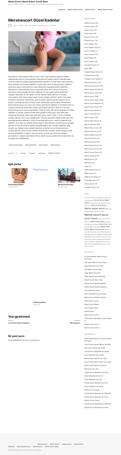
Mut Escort (88, 163)
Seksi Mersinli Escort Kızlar (94, 266)
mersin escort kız (39, 302)
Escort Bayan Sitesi (91, 47)
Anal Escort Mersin (91, 348)
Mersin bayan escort (75, 9)
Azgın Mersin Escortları (92, 273)
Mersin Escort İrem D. (92, 324)
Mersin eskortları (30, 145)
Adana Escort (89, 311)
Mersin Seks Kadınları (92, 358)
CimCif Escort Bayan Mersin (94, 344)
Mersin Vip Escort (90, 156)
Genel (86, 68)
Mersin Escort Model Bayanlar (95, 283)
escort (100, 197)
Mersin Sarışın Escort (91, 145)
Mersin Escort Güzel (102, 218)
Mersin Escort (42, 444)
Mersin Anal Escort (91, 82)
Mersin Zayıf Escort (96, 241)
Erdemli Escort (89, 40)
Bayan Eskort (89, 33)
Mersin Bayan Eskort (91, 93)
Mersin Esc (88, 369)
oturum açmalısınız (33, 340)
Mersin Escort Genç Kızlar (93, 280)
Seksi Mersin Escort (91, 301)
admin (15, 25)
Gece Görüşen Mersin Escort (104, 203)
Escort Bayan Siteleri (16, 185)
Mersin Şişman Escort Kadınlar (92, 244)
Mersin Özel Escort (106, 241)
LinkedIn (23, 153)
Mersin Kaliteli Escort (91, 135)
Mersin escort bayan (105, 9)
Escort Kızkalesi (90, 51)
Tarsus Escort (89, 184)
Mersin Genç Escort (91, 128)
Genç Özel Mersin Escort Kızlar (95, 294)
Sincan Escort (91, 246)
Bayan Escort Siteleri (91, 304)
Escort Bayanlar (90, 355)
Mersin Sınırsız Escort (92, 152)
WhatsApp (41, 153)
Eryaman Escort (94, 197)
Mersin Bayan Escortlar (92, 89)
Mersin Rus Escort (90, 142)
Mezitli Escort (89, 159)
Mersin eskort (89, 117)
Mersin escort (90, 9)
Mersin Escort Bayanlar (92, 103)
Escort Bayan (89, 44)
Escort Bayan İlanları (89, 200)
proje (86, 166)
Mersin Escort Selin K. (92, 315)
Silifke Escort (89, 173)
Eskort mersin (89, 61)
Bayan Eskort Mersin (91, 365)
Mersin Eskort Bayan (91, 121)
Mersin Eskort (103, 224)
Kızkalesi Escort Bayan (92, 79)
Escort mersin (43, 145)
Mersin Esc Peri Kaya (65, 185)
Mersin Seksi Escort (91, 149)
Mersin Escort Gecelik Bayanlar (95, 287)
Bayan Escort (89, 30)
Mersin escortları (90, 114)
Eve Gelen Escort (90, 65)
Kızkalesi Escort (90, 75)
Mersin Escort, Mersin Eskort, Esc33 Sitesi (28, 1)
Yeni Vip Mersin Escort (92, 290)
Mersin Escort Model (91, 110)
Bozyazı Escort (89, 37)
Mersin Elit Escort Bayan (99, 211)
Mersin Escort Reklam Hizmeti (95, 297)
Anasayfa (61, 9)
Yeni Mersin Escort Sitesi (93, 269)
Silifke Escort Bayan (91, 177)
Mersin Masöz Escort (95, 232)
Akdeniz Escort (89, 23)
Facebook (32, 153)
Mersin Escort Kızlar (91, 107)
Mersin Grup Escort (91, 131)
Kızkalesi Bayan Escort (92, 72)
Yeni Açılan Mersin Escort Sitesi (95, 262)
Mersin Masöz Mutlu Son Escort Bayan (98, 338)
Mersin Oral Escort (91, 138)
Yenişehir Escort (90, 187)
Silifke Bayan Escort (91, 170)
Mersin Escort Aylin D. (92, 328)
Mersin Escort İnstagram (93, 224)
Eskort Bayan (89, 58)
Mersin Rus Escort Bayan (102, 236)
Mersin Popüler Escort (93, 234)
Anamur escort (89, 26)
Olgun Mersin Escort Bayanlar (94, 276)
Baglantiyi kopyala (54, 153)
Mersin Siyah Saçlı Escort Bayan (100, 239)
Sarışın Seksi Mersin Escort (94, 362)
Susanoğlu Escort (90, 180)
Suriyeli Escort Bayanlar (92, 351)
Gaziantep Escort (94, 203)
